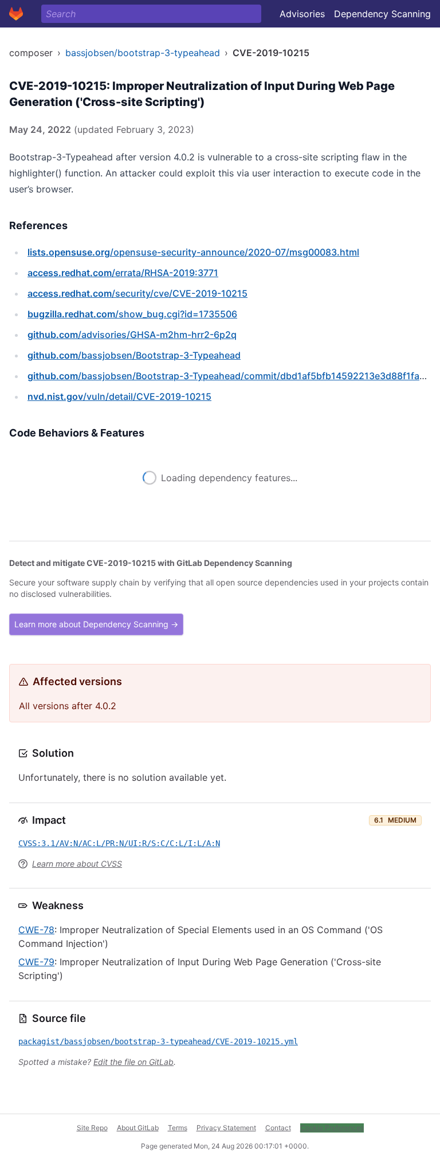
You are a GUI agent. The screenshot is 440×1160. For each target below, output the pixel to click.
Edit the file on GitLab (133, 1062)
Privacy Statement (226, 1127)
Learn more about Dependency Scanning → (96, 624)
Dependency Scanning (382, 13)
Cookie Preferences (332, 1127)
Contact (278, 1127)
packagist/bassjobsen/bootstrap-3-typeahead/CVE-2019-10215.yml (158, 1041)
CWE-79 (36, 962)
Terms (177, 1127)
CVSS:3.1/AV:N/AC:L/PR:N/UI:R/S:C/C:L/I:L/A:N (119, 843)
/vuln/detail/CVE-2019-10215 (119, 396)
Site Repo (92, 1127)
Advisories (302, 13)
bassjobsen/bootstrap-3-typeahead (142, 52)
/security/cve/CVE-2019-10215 (137, 293)
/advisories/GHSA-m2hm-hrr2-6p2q (132, 334)
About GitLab (138, 1127)
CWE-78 (36, 929)
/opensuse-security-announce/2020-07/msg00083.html (193, 252)
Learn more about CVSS (77, 863)
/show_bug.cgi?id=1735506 (132, 314)
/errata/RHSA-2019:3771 (123, 272)
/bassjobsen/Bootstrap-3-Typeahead (134, 355)
